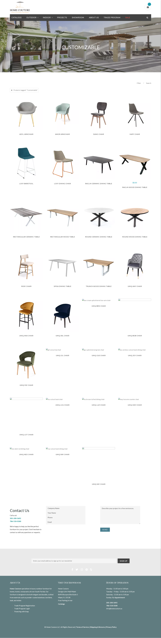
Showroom (78, 18)
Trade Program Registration (24, 606)
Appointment (120, 597)
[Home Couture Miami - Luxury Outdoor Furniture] (20, 7)
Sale (127, 18)
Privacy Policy (111, 627)
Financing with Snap (21, 611)
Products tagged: (25, 90)
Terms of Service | (83, 627)
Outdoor (31, 18)
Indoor (47, 18)
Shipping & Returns (97, 627)
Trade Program (112, 18)
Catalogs (16, 18)
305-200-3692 (111, 603)
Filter (139, 83)
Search (148, 83)
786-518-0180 (111, 606)
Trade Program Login (22, 609)
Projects (62, 18)
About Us (94, 18)
